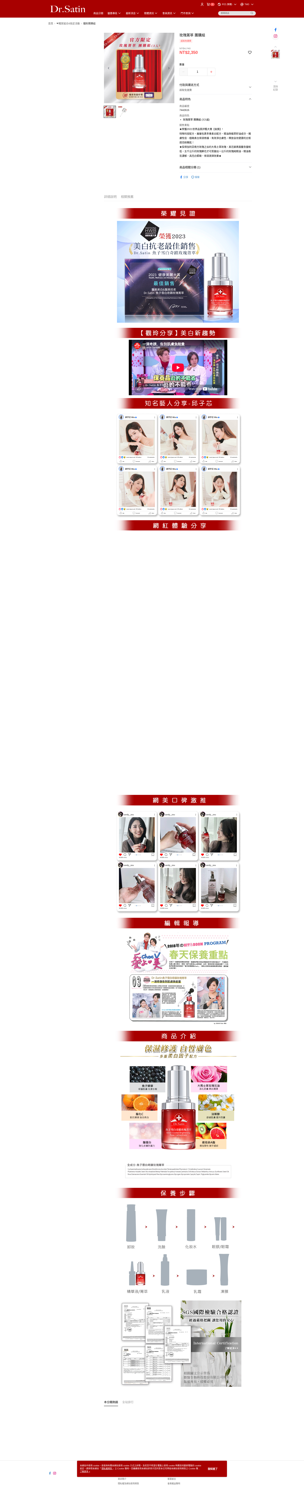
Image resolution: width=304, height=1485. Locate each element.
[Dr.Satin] (67, 9)
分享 (185, 177)
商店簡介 (122, 1479)
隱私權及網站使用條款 (128, 1483)
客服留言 (171, 1479)
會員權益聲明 (173, 1483)
